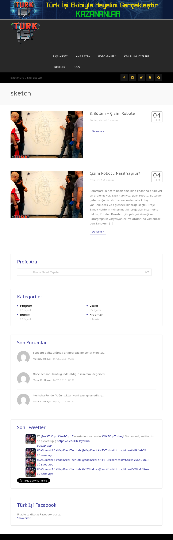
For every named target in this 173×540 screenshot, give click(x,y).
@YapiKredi (89, 450)
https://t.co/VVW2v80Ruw (132, 469)
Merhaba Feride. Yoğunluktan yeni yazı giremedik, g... (68, 395)
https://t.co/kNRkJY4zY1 (131, 450)
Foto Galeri (107, 56)
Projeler (59, 67)
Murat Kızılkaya (42, 358)
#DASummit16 (46, 450)
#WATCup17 (65, 436)
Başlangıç (60, 56)
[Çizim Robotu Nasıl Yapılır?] (47, 194)
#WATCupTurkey (112, 436)
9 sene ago (44, 445)
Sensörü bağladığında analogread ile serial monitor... (69, 352)
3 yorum (113, 120)
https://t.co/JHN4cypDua (73, 441)
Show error (23, 518)
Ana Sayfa (83, 56)
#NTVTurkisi (106, 450)
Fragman (96, 315)
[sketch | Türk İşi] (26, 31)
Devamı (97, 131)
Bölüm (93, 120)
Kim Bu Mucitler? (136, 56)
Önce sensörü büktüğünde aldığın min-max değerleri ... (70, 374)
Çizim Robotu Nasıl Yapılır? (115, 173)
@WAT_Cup (48, 436)
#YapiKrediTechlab (68, 450)
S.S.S (77, 67)
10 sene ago (45, 455)
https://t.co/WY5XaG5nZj (132, 460)
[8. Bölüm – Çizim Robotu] (47, 134)
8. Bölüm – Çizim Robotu (112, 113)
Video (102, 120)
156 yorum (107, 180)
